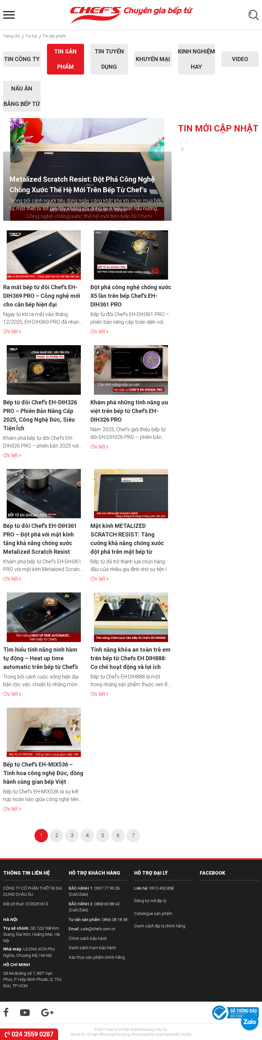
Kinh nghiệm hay (196, 59)
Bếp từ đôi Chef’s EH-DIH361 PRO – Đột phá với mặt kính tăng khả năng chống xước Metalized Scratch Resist (40, 538)
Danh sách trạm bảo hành (92, 947)
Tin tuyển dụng (109, 59)
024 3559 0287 (31, 1034)
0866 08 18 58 (98, 919)
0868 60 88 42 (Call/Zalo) (94, 907)
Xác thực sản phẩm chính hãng (97, 957)
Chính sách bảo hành (88, 938)
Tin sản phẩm (65, 59)
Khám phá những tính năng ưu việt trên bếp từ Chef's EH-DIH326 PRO (129, 411)
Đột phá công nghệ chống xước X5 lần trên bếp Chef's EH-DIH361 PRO (130, 296)
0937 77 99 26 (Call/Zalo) (94, 891)
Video (240, 59)
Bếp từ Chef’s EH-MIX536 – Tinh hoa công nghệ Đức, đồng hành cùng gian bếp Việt (43, 773)
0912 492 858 (153, 888)
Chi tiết (11, 332)
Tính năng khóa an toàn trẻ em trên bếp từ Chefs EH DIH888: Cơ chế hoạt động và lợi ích (130, 658)
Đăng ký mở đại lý (150, 900)
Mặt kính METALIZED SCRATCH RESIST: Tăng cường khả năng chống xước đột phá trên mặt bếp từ (127, 538)
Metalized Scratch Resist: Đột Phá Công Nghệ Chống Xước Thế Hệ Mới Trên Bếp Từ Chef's (82, 184)
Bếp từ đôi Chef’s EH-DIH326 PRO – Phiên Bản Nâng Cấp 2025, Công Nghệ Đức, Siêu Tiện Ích (40, 415)
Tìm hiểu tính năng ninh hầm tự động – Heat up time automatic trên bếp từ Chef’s (40, 658)
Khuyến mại (153, 59)
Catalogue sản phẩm (153, 913)
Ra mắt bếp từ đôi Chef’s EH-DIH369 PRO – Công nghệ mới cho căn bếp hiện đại (41, 296)
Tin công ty (22, 59)
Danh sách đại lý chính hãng (159, 926)
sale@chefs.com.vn (92, 928)
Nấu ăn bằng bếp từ (22, 96)
